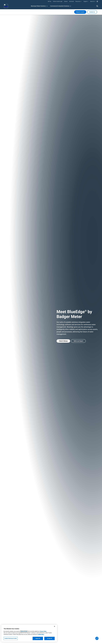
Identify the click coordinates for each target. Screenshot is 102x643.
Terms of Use (24, 631)
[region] (29, 633)
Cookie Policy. (41, 634)
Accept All (49, 638)
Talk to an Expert (78, 341)
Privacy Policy (43, 631)
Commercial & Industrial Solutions (59, 6)
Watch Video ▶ (63, 341)
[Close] (54, 626)
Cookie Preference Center (11, 638)
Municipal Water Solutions (38, 6)
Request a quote (80, 12)
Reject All (38, 638)
